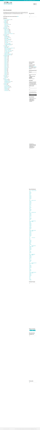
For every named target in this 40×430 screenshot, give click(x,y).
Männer (5, 75)
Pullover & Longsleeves (8, 41)
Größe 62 (5, 69)
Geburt (5, 22)
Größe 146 (5, 62)
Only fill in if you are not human (32, 75)
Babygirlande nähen (33, 254)
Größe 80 (5, 72)
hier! (18, 16)
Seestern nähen (34, 200)
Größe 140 (5, 61)
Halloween (5, 23)
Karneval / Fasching (7, 24)
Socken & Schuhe (8, 44)
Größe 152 (5, 63)
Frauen (5, 35)
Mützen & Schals (7, 37)
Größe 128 (5, 59)
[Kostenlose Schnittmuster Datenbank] (8, 3)
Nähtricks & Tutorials (7, 87)
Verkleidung (6, 52)
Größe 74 (5, 71)
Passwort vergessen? (32, 78)
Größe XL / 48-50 (6, 31)
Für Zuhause (6, 85)
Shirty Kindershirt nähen (34, 272)
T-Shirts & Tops (7, 43)
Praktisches (5, 88)
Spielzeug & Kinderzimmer (7, 53)
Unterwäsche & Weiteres (8, 44)
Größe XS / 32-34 (6, 32)
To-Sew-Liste (33, 237)
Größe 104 (5, 56)
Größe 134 (5, 60)
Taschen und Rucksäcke (7, 54)
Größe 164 (5, 64)
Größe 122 (5, 58)
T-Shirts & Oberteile (7, 51)
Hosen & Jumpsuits (7, 39)
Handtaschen (6, 80)
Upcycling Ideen (6, 90)
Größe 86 (5, 73)
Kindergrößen (5, 55)
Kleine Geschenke (6, 86)
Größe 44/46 (6, 67)
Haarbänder (6, 36)
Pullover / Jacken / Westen (8, 50)
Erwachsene (5, 34)
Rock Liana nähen (34, 190)
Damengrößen (6, 28)
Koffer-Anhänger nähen (34, 230)
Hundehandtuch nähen (34, 246)
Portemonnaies (7, 82)
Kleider (6, 40)
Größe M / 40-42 (6, 30)
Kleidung (5, 38)
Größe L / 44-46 (6, 29)
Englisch (5, 21)
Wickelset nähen (34, 212)
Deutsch (5, 20)
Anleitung (5, 27)
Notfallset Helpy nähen (34, 221)
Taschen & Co (6, 79)
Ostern (5, 25)
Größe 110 (5, 57)
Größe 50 (5, 68)
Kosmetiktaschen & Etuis (7, 81)
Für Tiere (5, 84)
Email (29, 89)
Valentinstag (6, 26)
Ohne (4, 78)
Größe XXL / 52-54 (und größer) (8, 33)
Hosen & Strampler (7, 48)
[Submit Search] (3, 0)
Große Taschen (6, 79)
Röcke (6, 42)
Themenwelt (6, 89)
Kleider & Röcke (7, 49)
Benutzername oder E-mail (33, 70)
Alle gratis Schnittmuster (7, 19)
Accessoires (6, 46)
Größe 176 (5, 66)
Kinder (5, 45)
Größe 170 (5, 65)
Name (29, 87)
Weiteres (5, 83)
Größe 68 (5, 70)
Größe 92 (5, 74)
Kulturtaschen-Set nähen (34, 263)
